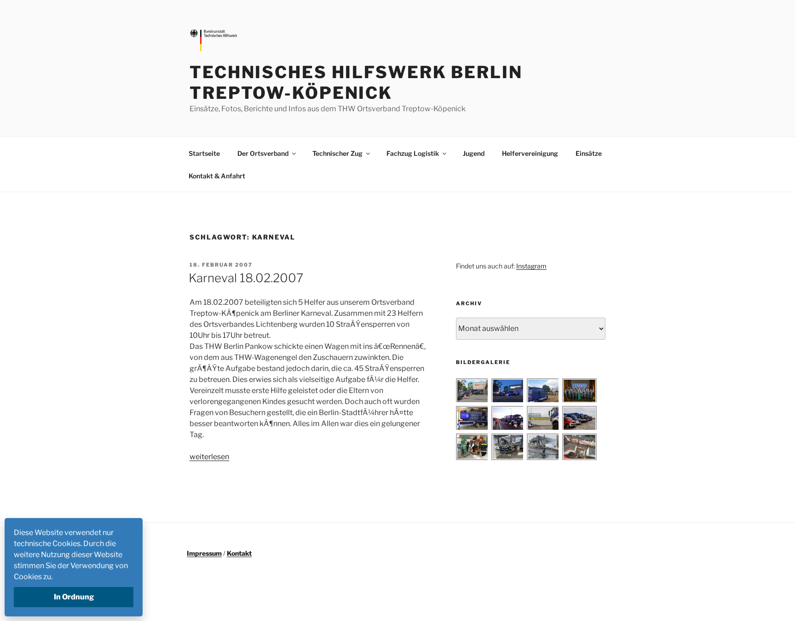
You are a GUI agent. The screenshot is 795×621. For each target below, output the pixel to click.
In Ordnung (74, 597)
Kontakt (239, 553)
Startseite (204, 153)
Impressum (204, 553)
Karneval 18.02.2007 (246, 278)
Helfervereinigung (530, 153)
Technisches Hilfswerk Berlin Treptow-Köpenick (356, 82)
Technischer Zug (337, 153)
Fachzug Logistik (412, 153)
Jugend (473, 153)
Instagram (531, 266)
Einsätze (589, 153)
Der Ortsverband (262, 153)
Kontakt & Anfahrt (217, 176)
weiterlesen (209, 456)
